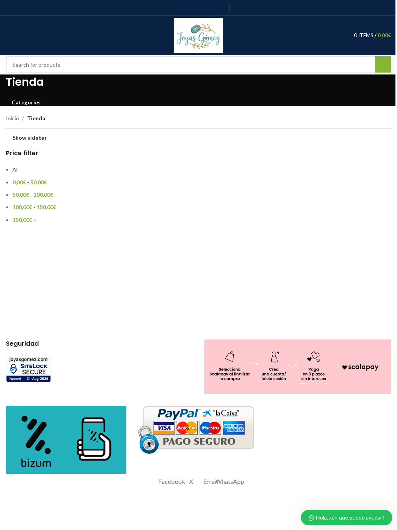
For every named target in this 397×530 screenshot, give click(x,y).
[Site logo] (199, 34)
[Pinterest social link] (211, 8)
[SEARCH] (383, 64)
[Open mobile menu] (9, 35)
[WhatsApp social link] (221, 8)
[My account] (23, 35)
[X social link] (181, 8)
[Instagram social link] (191, 8)
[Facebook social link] (172, 8)
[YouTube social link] (201, 8)
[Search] (37, 35)
